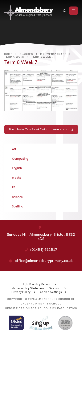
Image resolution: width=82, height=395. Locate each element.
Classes (26, 54)
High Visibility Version (37, 284)
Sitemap (55, 288)
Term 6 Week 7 (42, 57)
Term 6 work (14, 57)
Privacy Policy (21, 292)
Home (8, 54)
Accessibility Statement (28, 288)
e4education (67, 308)
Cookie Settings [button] (51, 292)
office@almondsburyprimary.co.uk (44, 260)
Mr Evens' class (53, 54)
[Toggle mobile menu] (73, 10)
